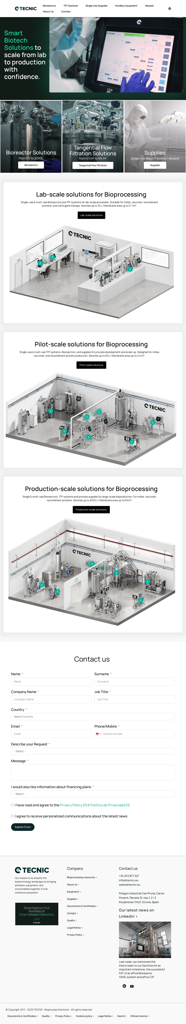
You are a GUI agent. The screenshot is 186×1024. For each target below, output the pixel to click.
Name (15, 674)
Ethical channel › (140, 1016)
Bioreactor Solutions (31, 152)
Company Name (23, 691)
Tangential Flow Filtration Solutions (93, 150)
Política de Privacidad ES (110, 805)
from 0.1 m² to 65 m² (92, 158)
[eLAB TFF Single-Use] (52, 257)
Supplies (154, 152)
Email (15, 726)
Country (17, 709)
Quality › (72, 920)
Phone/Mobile (105, 726)
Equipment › (74, 891)
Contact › (72, 913)
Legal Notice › (75, 927)
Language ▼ (149, 986)
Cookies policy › (85, 1016)
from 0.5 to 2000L (31, 158)
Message (18, 760)
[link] (36, 914)
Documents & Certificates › (82, 906)
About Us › (73, 884)
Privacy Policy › (75, 934)
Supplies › (73, 899)
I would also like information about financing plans (51, 787)
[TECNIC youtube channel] (135, 989)
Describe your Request (29, 744)
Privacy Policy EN (73, 805)
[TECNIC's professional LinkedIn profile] (124, 989)
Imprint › (122, 1016)
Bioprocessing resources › (82, 877)
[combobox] (98, 734)
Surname (101, 674)
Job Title (101, 691)
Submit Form (23, 827)
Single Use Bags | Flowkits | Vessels (155, 158)
